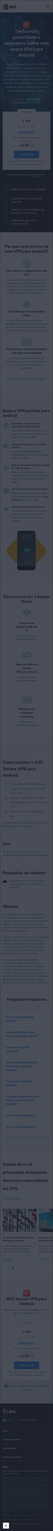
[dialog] (26, 765)
